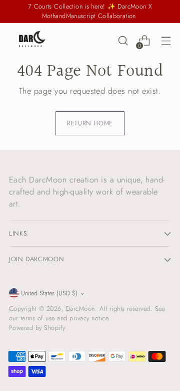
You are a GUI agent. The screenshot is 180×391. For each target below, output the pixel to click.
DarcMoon (80, 308)
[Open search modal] (122, 41)
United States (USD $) (49, 293)
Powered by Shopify (37, 327)
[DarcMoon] (31, 41)
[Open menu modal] (166, 41)
